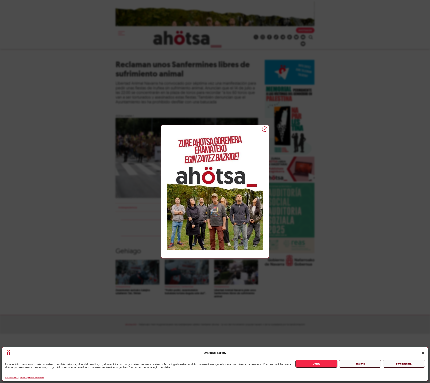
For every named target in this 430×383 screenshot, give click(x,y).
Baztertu (360, 363)
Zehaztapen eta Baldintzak (32, 377)
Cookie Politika (11, 377)
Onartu (316, 363)
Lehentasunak (404, 363)
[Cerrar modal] (264, 129)
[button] (423, 353)
